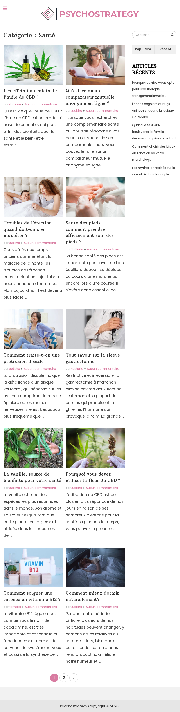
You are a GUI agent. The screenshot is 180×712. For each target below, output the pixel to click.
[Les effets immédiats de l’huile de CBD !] (33, 65)
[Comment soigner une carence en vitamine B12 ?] (33, 568)
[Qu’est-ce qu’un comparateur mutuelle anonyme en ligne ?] (95, 65)
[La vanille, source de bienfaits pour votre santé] (33, 448)
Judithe (76, 110)
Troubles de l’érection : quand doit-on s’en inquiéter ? (29, 229)
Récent (165, 49)
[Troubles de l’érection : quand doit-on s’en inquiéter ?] (33, 197)
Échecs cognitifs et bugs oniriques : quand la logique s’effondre (153, 110)
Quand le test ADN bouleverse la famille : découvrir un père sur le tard (154, 132)
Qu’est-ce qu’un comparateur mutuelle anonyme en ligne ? (90, 97)
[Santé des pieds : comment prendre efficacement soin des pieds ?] (95, 197)
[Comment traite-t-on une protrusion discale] (33, 329)
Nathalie (15, 104)
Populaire (143, 49)
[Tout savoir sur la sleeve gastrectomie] (95, 329)
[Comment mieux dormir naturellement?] (95, 568)
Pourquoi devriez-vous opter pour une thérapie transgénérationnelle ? (154, 89)
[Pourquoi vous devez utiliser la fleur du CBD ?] (95, 448)
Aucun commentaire (41, 104)
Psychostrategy (73, 706)
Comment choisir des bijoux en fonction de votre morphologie (153, 153)
